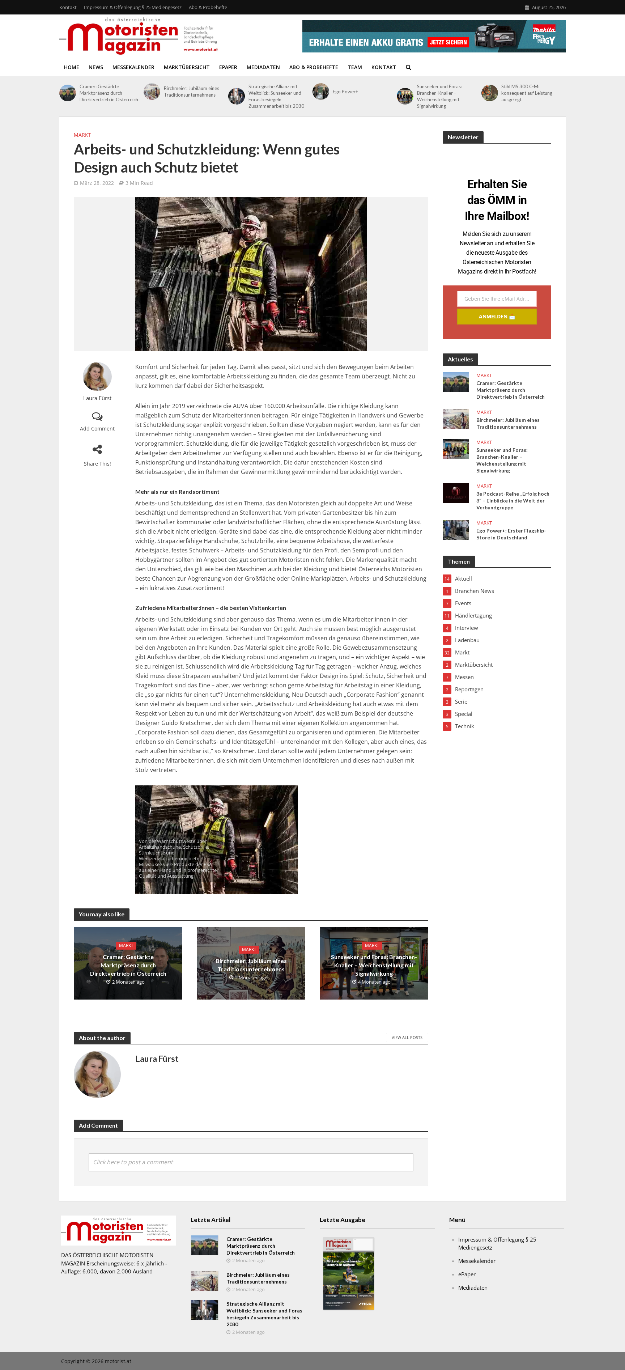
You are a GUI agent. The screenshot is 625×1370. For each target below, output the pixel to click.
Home (71, 67)
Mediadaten (263, 67)
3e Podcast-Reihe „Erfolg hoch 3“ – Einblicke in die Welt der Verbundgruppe (512, 500)
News (96, 67)
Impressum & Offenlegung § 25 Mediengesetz (133, 7)
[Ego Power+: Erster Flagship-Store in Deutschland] (456, 529)
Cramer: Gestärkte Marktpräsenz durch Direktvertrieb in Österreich (109, 93)
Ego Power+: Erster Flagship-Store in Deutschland (511, 533)
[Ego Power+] (320, 91)
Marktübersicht (187, 67)
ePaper (228, 67)
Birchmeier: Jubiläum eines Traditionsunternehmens (191, 91)
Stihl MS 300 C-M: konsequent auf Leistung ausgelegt (526, 93)
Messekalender (133, 67)
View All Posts (407, 1037)
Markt (82, 134)
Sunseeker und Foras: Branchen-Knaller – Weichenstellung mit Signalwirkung (439, 96)
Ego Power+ (345, 91)
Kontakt (68, 7)
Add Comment (97, 428)
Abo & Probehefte (208, 7)
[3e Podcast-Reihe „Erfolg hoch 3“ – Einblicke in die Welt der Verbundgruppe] (456, 492)
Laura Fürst (97, 398)
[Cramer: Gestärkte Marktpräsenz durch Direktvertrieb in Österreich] (67, 93)
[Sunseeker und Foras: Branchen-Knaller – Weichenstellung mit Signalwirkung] (405, 96)
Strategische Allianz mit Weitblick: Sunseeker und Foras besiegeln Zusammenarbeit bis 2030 (276, 96)
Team (355, 67)
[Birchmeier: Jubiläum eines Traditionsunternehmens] (152, 91)
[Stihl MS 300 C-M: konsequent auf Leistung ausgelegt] (489, 93)
